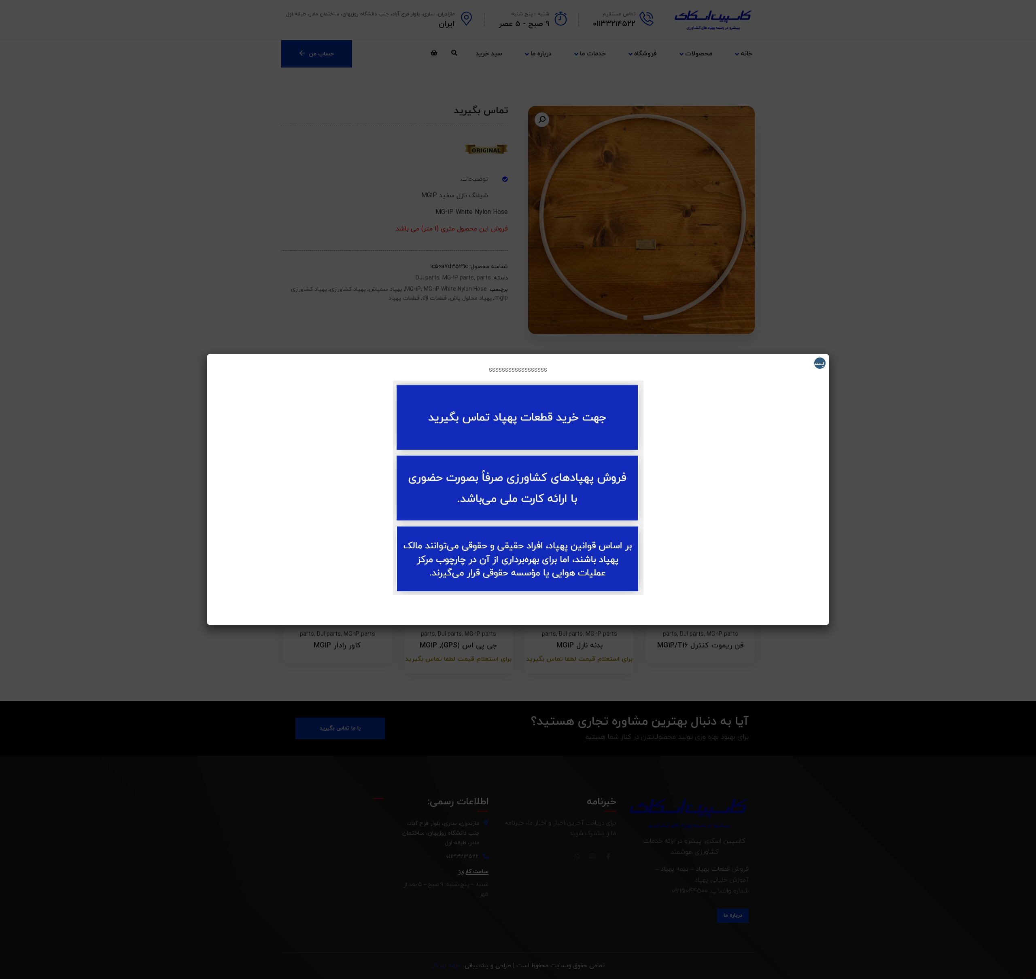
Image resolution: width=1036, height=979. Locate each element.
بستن (819, 363)
